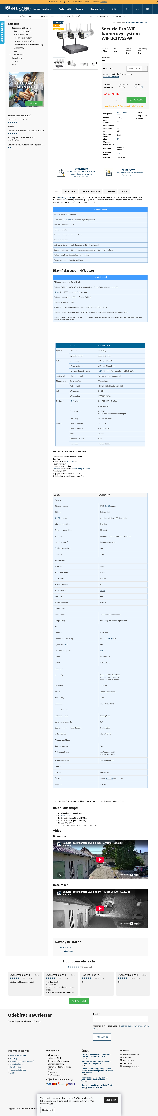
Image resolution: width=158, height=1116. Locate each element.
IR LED (57, 518)
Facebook (127, 1057)
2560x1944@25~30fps (81, 469)
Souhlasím (111, 1099)
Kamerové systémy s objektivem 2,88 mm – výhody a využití (96, 1055)
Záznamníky (19, 48)
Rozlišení (105, 49)
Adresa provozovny (131, 1066)
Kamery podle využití (22, 31)
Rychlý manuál (65, 947)
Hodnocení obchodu (79, 961)
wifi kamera (65, 815)
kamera (69, 220)
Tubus (119, 153)
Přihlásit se (102, 1037)
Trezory (15, 61)
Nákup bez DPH (54, 1058)
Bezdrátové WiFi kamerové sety (29, 44)
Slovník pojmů (15, 1067)
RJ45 (57, 292)
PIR (56, 548)
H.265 (107, 371)
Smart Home (17, 58)
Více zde (104, 2)
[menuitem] (43, 9)
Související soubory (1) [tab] (91, 191)
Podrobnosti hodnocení (136, 22)
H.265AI (101, 371)
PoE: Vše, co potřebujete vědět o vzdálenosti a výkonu (96, 1063)
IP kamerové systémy (23, 38)
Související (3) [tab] (69, 191)
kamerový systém (65, 197)
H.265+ (70, 461)
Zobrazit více (79, 1001)
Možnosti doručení (111, 76)
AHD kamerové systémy (24, 41)
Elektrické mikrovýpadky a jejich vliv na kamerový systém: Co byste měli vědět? (97, 1070)
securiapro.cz (128, 1060)
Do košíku (138, 100)
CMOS (107, 506)
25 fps (102, 590)
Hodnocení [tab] (110, 191)
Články (12, 1073)
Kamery (17, 51)
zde (51, 1103)
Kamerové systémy (22, 34)
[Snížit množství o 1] (110, 100)
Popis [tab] (56, 191)
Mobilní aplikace (66, 951)
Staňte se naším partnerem (59, 1061)
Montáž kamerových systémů (22, 1061)
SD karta (109, 778)
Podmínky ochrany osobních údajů (59, 1068)
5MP (119, 139)
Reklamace (52, 1072)
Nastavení (47, 1110)
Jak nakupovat (53, 1055)
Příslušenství (19, 54)
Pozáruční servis (54, 1075)
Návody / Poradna (18, 1055)
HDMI (72, 401)
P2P (101, 651)
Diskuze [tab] (124, 191)
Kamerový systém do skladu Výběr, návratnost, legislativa (97, 1086)
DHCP (109, 639)
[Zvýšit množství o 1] (122, 100)
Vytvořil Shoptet (143, 1108)
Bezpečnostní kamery (21, 28)
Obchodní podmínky (56, 1064)
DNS (66, 645)
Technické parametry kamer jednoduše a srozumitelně (94, 1079)
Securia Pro (138, 87)
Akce (14, 64)
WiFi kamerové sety (122, 114)
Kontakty (13, 1058)
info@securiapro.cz (131, 1054)
